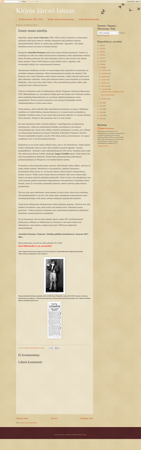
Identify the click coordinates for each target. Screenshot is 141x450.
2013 (101, 115)
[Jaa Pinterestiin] (58, 348)
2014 (101, 112)
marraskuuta (105, 73)
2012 (101, 118)
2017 (101, 103)
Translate (106, 35)
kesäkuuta (104, 83)
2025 (101, 48)
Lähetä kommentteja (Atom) (28, 423)
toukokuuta (105, 86)
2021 (101, 61)
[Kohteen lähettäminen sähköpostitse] (50, 348)
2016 (101, 106)
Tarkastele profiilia (103, 146)
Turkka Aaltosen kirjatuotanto (60, 19)
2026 (101, 45)
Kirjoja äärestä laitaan (45, 10)
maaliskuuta (105, 89)
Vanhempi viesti (86, 418)
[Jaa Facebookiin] (56, 348)
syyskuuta (104, 79)
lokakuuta (104, 76)
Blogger (84, 434)
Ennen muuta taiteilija (107, 95)
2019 (101, 64)
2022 (101, 58)
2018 (101, 67)
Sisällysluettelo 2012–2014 (31, 19)
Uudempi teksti (22, 418)
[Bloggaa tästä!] (52, 348)
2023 (101, 55)
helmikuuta (105, 99)
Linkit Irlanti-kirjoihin (89, 19)
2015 (101, 109)
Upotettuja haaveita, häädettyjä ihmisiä (112, 91)
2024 (101, 52)
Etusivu (54, 418)
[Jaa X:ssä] (54, 348)
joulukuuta (104, 70)
